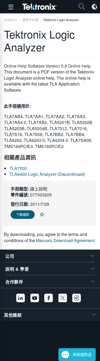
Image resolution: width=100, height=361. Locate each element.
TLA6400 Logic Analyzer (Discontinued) (47, 174)
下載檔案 (22, 214)
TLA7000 (18, 168)
